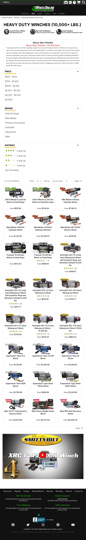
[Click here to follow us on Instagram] (43, 525)
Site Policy (59, 491)
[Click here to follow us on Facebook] (13, 525)
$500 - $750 (11, 77)
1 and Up (21, 165)
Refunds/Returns (38, 491)
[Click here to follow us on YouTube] (73, 525)
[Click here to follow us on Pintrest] (58, 525)
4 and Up (21, 151)
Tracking (26, 491)
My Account (7, 491)
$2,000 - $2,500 (13, 95)
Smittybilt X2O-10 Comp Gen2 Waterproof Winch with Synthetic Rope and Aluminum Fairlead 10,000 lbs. (70, 260)
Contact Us (79, 491)
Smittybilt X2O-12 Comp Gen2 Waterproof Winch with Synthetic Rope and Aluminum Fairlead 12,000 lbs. (15, 295)
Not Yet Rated (12, 170)
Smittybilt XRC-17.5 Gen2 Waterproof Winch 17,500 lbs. (70, 328)
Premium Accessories (15, 123)
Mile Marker (10, 118)
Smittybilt (9, 127)
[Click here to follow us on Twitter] (28, 525)
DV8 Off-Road (12, 113)
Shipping (17, 491)
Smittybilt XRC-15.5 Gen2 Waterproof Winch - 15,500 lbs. (43, 328)
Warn (7, 136)
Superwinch (10, 132)
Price (42, 71)
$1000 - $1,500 (12, 86)
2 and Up (21, 161)
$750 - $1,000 (11, 81)
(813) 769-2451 (62, 499)
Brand (42, 108)
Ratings (42, 145)
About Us (69, 491)
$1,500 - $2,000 (12, 90)
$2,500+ (9, 99)
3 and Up (21, 156)
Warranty (50, 491)
